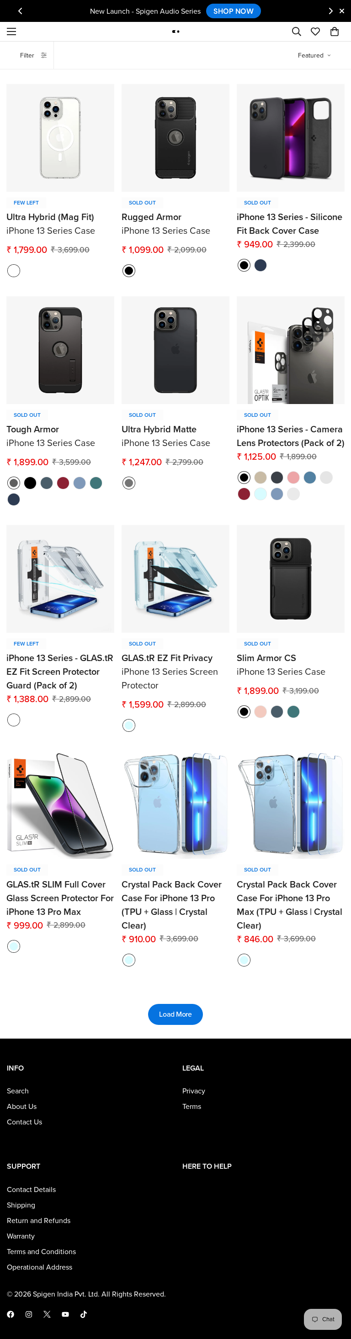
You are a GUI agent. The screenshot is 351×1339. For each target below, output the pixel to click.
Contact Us (24, 1122)
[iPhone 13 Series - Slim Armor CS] (291, 579)
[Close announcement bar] (342, 11)
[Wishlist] (315, 31)
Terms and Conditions (41, 1251)
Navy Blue (260, 265)
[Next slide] (330, 10)
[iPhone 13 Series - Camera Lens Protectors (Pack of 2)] (291, 350)
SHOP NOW (233, 11)
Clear (129, 725)
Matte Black (129, 271)
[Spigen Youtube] (65, 1314)
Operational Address (39, 1267)
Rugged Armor (151, 217)
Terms (191, 1106)
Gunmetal (14, 483)
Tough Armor (32, 429)
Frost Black (129, 483)
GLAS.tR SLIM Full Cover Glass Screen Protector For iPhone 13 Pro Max (60, 898)
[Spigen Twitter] (47, 1314)
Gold (260, 477)
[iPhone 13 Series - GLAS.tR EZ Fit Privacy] (175, 579)
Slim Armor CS (266, 658)
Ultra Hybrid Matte (159, 429)
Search (18, 1091)
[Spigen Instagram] (28, 1314)
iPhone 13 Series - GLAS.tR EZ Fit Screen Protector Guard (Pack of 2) (59, 672)
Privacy (193, 1091)
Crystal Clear (260, 494)
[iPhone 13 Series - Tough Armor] (60, 350)
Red (63, 483)
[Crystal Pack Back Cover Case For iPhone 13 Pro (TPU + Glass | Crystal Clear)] (175, 805)
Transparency (14, 720)
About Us (22, 1106)
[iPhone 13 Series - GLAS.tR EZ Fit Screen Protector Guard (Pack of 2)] (60, 579)
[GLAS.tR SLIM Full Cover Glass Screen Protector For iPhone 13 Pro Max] (60, 805)
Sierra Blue (79, 483)
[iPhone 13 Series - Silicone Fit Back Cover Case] (291, 138)
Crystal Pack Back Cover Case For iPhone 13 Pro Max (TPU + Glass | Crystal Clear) (289, 905)
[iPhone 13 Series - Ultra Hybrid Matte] (175, 350)
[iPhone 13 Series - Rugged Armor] (175, 138)
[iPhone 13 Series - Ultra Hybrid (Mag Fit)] (60, 138)
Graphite (277, 477)
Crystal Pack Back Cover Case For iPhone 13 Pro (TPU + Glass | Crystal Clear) (172, 905)
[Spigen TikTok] (83, 1314)
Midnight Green (96, 483)
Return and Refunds (38, 1220)
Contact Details (31, 1189)
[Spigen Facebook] (10, 1314)
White (14, 271)
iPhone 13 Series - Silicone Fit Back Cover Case (289, 224)
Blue (310, 477)
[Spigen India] (175, 31)
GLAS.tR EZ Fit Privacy (167, 658)
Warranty (21, 1236)
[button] (334, 31)
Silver (293, 494)
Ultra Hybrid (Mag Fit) (50, 217)
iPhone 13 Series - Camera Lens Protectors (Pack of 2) (291, 436)
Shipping (21, 1205)
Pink (293, 477)
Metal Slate (47, 483)
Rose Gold (260, 712)
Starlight (326, 477)
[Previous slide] (20, 10)
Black (244, 265)
